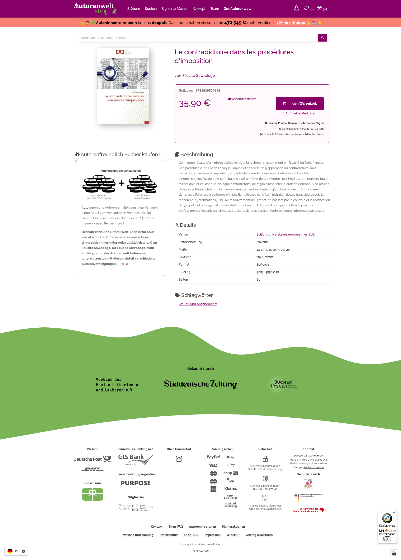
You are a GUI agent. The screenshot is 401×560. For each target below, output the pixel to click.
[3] (126, 264)
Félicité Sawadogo (198, 75)
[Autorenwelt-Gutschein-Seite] (92, 500)
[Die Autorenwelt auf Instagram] (179, 460)
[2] (122, 264)
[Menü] (394, 513)
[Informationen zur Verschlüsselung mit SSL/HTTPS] (265, 460)
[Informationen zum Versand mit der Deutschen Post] (92, 460)
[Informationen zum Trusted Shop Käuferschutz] (265, 500)
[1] (118, 264)
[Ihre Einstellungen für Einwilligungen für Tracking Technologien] (394, 553)
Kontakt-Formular (313, 467)
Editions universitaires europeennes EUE (285, 234)
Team (215, 9)
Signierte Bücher (175, 9)
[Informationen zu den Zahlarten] (213, 459)
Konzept (199, 9)
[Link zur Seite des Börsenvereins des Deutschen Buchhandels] (308, 511)
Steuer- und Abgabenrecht (198, 304)
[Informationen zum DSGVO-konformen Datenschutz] (265, 480)
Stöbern (133, 9)
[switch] (387, 538)
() (311, 9)
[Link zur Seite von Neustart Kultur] (308, 488)
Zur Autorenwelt (237, 9)
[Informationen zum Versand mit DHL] (92, 471)
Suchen (151, 9)
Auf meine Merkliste (300, 113)
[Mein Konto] (296, 9)
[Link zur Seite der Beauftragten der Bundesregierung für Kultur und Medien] (308, 504)
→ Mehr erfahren (290, 22)
